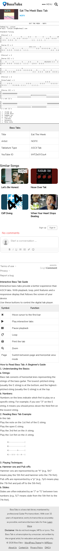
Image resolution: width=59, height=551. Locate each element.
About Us (12, 547)
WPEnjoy (48, 542)
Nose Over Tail (38, 187)
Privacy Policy (36, 547)
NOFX (22, 15)
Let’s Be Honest (10, 187)
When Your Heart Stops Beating (43, 215)
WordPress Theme (33, 542)
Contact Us (23, 547)
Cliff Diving (6, 213)
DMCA (48, 547)
